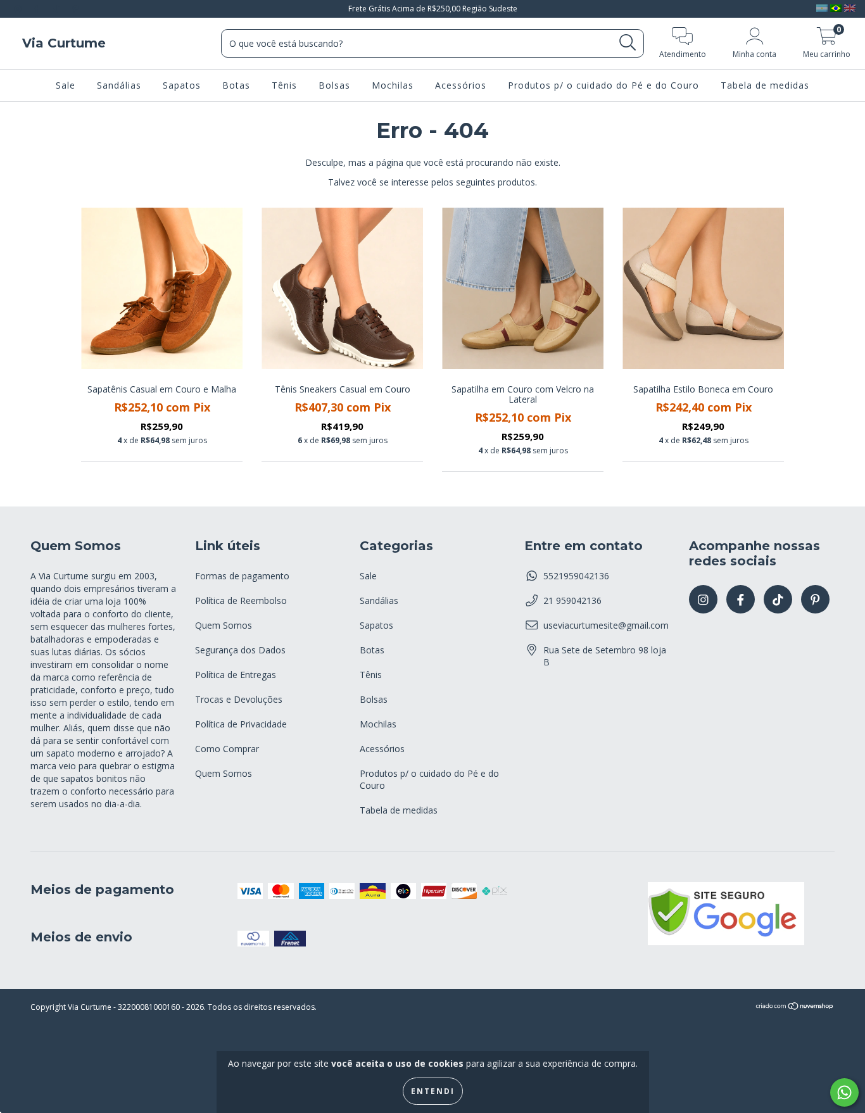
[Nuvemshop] (795, 1007)
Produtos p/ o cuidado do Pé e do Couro (603, 85)
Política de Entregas (235, 675)
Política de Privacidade (241, 724)
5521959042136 (576, 576)
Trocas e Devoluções (238, 699)
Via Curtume (64, 43)
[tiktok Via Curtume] (57, 9)
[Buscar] (628, 43)
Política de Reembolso (241, 600)
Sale (65, 85)
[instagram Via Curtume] (18, 9)
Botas (236, 85)
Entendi (433, 1091)
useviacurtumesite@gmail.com (606, 625)
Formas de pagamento (242, 576)
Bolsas (334, 85)
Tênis (284, 85)
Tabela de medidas (765, 85)
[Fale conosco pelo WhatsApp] (844, 1092)
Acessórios (460, 85)
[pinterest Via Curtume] (75, 9)
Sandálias (119, 85)
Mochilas (393, 85)
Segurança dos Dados (240, 650)
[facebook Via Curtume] (37, 9)
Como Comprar (227, 749)
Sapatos (182, 85)
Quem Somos (223, 625)
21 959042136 (572, 600)
